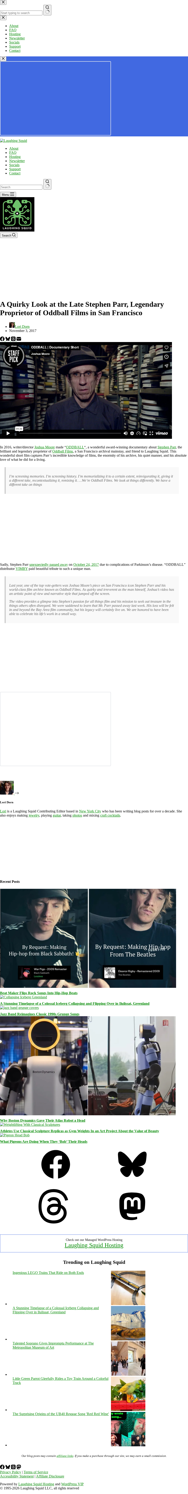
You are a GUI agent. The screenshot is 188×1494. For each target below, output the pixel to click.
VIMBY (22, 569)
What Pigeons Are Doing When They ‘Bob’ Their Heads (43, 1141)
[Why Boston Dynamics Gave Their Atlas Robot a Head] (88, 1114)
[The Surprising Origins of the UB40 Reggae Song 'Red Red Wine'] (128, 1445)
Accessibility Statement (17, 1476)
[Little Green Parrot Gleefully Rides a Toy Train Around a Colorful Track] (128, 1410)
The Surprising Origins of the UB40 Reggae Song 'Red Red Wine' (61, 1414)
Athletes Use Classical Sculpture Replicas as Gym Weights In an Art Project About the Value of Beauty (79, 1131)
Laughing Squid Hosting (94, 1245)
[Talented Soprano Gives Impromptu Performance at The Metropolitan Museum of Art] (128, 1374)
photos (77, 815)
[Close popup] (3, 58)
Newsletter (17, 161)
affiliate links (65, 1456)
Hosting (15, 157)
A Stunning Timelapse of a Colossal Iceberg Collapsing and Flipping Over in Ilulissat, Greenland (74, 1003)
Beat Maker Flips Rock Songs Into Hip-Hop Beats (38, 993)
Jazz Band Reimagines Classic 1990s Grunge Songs (39, 1014)
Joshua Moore (44, 447)
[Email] (19, 340)
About (13, 148)
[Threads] (14, 340)
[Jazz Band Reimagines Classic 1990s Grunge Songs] (19, 1008)
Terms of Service (36, 1472)
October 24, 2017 (86, 564)
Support (15, 169)
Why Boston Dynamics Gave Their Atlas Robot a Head (42, 1120)
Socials (14, 165)
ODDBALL (75, 447)
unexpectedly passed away (48, 564)
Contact (14, 173)
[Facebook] (3, 340)
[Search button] (47, 184)
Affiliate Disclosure (50, 1476)
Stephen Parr (167, 447)
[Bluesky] (8, 340)
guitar (57, 815)
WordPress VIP (72, 1484)
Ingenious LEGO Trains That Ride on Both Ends (48, 1273)
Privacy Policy (10, 1472)
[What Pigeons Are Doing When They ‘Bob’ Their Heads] (15, 1135)
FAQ (13, 153)
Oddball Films (62, 451)
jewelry (34, 815)
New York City (90, 811)
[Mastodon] (132, 1222)
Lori (3, 811)
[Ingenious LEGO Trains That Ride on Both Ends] (128, 1304)
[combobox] (21, 187)
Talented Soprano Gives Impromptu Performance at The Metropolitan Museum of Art (53, 1345)
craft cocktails (110, 815)
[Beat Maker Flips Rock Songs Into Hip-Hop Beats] (88, 987)
